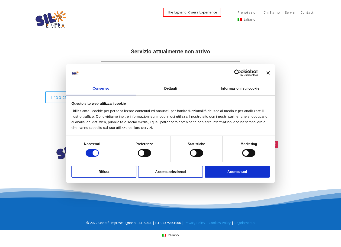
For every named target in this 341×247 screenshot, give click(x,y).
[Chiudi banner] (268, 73)
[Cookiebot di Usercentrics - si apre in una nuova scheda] (237, 72)
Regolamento (244, 223)
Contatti (307, 13)
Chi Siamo (272, 13)
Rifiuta (104, 172)
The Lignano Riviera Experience (192, 12)
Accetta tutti (237, 172)
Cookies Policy (220, 223)
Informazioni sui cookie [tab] (240, 88)
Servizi (290, 13)
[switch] (144, 153)
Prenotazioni (248, 13)
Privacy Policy (195, 223)
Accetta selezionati (170, 172)
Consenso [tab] (101, 88)
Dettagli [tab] (170, 88)
